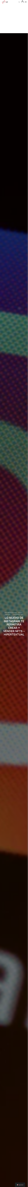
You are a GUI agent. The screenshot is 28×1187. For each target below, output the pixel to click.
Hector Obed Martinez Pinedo (10, 612)
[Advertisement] (14, 18)
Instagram (20, 612)
